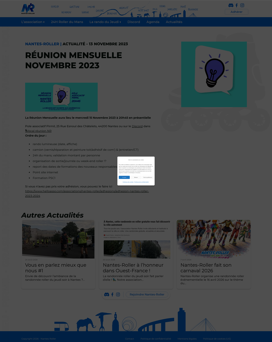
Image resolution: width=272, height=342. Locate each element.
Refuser (136, 177)
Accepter (124, 177)
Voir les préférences (147, 177)
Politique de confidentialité (141, 182)
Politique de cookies (128, 182)
